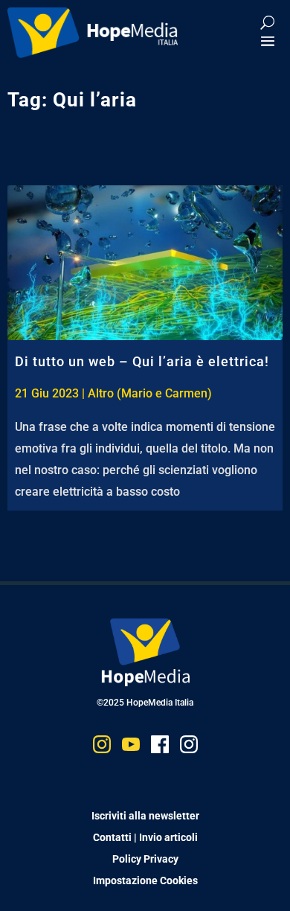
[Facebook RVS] (160, 747)
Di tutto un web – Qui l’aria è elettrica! (142, 361)
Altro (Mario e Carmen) (150, 393)
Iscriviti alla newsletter (145, 816)
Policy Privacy (145, 859)
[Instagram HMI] (102, 747)
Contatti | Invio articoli (145, 837)
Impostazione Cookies (145, 880)
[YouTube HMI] (131, 747)
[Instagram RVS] (189, 747)
